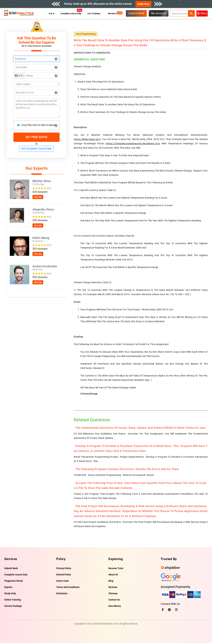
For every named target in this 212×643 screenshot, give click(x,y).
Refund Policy (63, 574)
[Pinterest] (169, 609)
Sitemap (112, 593)
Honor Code (62, 581)
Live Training (93, 13)
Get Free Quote (37, 137)
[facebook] (163, 609)
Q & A (51, 13)
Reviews (113, 13)
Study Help (10, 593)
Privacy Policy (63, 568)
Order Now (143, 3)
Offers (203, 13)
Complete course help (70, 13)
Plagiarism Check (13, 581)
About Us (113, 574)
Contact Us (114, 599)
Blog (110, 581)
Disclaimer (62, 593)
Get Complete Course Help (36, 148)
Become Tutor (115, 568)
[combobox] (19, 75)
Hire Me (38, 197)
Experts (8, 587)
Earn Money (114, 606)
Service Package (13, 606)
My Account (158, 13)
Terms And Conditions (68, 587)
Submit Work (136, 13)
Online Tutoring (12, 599)
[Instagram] (176, 609)
